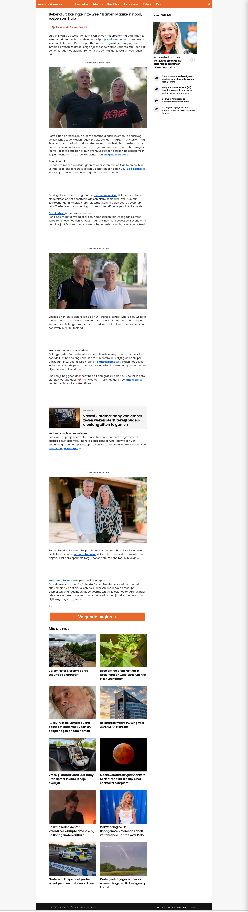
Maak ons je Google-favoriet (71, 27)
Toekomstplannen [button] (60, 580)
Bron (51, 606)
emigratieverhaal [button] (114, 154)
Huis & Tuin (113, 4)
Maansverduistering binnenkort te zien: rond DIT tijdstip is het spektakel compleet (122, 779)
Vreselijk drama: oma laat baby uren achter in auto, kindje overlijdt (71, 779)
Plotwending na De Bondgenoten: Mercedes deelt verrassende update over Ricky (122, 831)
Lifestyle (98, 4)
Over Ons (158, 907)
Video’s (147, 4)
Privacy (169, 907)
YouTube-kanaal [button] (131, 169)
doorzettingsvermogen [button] (63, 448)
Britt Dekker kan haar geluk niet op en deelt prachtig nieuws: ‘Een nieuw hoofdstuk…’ (167, 62)
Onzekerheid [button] (57, 213)
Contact (193, 907)
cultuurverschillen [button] (105, 195)
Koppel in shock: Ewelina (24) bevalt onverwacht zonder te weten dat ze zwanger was (177, 90)
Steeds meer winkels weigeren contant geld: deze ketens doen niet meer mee (178, 79)
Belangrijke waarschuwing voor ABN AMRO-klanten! (122, 725)
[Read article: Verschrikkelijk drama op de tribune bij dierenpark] (72, 650)
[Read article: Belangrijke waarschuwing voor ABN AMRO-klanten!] (123, 702)
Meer (159, 4)
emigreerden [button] (115, 39)
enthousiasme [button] (106, 361)
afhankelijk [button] (132, 379)
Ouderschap (82, 4)
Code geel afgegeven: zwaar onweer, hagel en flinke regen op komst (123, 883)
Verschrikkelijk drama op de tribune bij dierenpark (68, 673)
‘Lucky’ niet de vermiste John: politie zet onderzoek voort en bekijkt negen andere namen (70, 727)
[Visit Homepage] (50, 4)
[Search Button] (209, 4)
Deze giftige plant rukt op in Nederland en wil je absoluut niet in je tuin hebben (123, 675)
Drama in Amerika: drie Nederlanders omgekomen (175, 100)
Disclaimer (181, 907)
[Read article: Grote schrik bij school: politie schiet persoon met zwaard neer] (72, 859)
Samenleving (131, 4)
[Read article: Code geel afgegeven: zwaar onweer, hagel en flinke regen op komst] (123, 859)
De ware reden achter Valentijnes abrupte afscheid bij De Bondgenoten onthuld (71, 831)
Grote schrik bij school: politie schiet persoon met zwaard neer (72, 881)
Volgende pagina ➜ (97, 616)
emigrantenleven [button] (85, 554)
